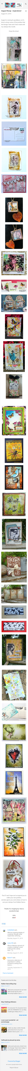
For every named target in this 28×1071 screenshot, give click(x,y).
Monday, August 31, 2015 (15, 938)
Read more (23, 997)
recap (3, 923)
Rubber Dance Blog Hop (8, 984)
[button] (26, 11)
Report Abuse (14, 1067)
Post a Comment (8, 973)
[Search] (26, 4)
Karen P (9, 957)
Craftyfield (10, 930)
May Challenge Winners (8, 1002)
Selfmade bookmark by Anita (10, 1040)
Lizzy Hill (10, 943)
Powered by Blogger (14, 1061)
